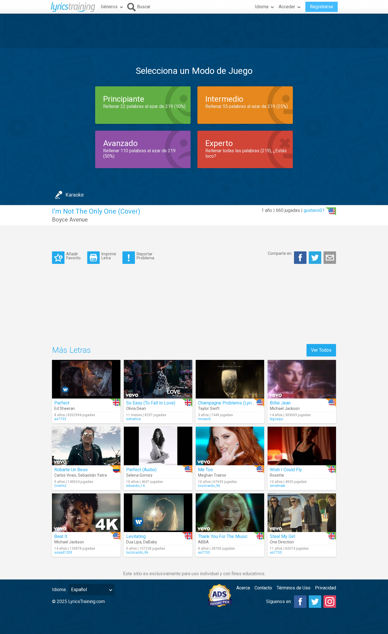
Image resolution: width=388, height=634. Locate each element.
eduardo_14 (135, 486)
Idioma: (59, 589)
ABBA (203, 542)
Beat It (60, 536)
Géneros (109, 6)
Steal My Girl (282, 536)
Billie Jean (280, 403)
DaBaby (150, 542)
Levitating (136, 536)
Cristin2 (60, 486)
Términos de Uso (293, 588)
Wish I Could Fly (286, 469)
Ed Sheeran (64, 408)
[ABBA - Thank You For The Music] (230, 512)
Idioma (261, 6)
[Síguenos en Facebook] (300, 601)
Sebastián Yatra (92, 475)
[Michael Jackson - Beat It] (86, 512)
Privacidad (325, 588)
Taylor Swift (209, 408)
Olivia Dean (136, 408)
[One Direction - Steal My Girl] (302, 512)
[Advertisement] (194, 31)
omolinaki (277, 486)
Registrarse (321, 6)
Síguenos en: (279, 601)
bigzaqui (276, 419)
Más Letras (71, 350)
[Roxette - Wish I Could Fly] (302, 446)
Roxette (277, 475)
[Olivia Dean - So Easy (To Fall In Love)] (158, 379)
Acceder (287, 6)
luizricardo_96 (209, 486)
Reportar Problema (145, 256)
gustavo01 (314, 210)
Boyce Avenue (70, 219)
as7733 (60, 419)
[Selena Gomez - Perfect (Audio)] (158, 446)
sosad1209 (63, 552)
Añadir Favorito (73, 256)
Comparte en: (280, 253)
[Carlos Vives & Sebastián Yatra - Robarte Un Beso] (86, 446)
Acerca (243, 588)
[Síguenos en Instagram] (330, 601)
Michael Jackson (285, 408)
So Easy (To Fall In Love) (150, 403)
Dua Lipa (133, 542)
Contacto (263, 588)
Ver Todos (321, 350)
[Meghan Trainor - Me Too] (230, 446)
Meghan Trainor (212, 475)
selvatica (133, 419)
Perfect (61, 403)
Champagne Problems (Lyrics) (228, 403)
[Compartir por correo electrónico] (330, 257)
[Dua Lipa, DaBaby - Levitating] (158, 512)
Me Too (205, 469)
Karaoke (75, 195)
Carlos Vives (65, 475)
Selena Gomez (139, 475)
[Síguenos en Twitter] (315, 601)
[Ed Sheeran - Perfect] (86, 379)
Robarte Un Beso (71, 469)
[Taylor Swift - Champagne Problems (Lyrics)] (230, 379)
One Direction (282, 542)
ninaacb (204, 419)
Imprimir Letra (108, 256)
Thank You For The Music (222, 536)
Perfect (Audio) (141, 469)
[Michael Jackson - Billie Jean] (302, 379)
